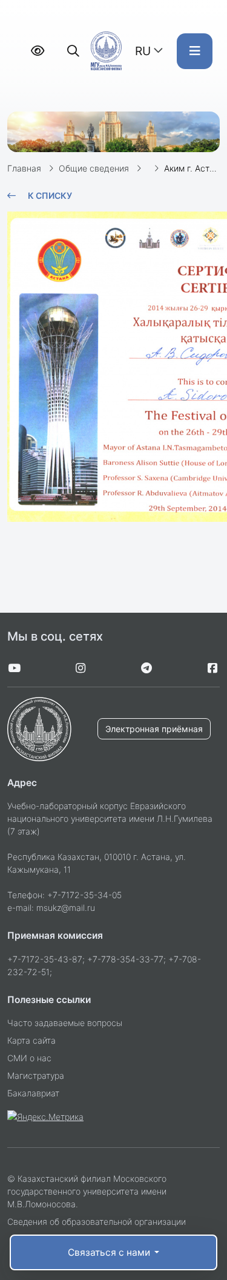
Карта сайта (31, 1040)
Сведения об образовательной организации (96, 1221)
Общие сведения (94, 168)
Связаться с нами (110, 1252)
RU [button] (143, 51)
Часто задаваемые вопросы (64, 1023)
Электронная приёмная (154, 729)
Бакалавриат (33, 1093)
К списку (50, 195)
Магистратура (35, 1075)
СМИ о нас (29, 1058)
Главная (24, 168)
